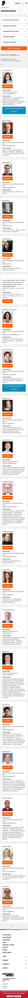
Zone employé (6, 940)
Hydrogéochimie (6, 917)
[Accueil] (3, 3)
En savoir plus (17, 996)
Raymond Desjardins (7, 531)
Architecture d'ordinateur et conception (11, 427)
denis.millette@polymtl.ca (8, 776)
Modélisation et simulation (8, 735)
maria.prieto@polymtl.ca (8, 911)
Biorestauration (19, 780)
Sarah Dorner (6, 570)
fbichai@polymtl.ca (6, 263)
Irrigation (11, 785)
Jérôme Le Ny (5, 651)
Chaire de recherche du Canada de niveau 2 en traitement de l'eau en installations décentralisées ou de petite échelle (13, 282)
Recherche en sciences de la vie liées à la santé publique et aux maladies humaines (13, 519)
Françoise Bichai (6, 239)
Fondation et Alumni (8, 945)
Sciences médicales (18, 520)
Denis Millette (6, 751)
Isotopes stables (15, 915)
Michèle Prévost (6, 846)
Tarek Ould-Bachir (7, 798)
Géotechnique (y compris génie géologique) (12, 378)
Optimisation (21, 684)
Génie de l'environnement (12, 153)
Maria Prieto (5, 886)
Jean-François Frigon (8, 609)
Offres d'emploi (7, 952)
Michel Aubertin (6, 120)
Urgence (5, 950)
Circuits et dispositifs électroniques (10, 474)
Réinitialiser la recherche (14, 48)
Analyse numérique (17, 744)
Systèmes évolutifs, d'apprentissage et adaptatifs (13, 637)
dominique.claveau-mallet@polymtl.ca (11, 334)
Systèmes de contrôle (7, 680)
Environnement (5, 338)
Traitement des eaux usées (14, 295)
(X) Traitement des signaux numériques (10, 60)
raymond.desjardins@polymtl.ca (9, 556)
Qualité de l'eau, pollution (8, 269)
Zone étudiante (7, 937)
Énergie (12, 689)
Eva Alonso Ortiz (7, 70)
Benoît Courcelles (7, 349)
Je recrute (14, 111)
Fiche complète (7, 86)
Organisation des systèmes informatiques (11, 432)
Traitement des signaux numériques (10, 99)
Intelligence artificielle (15, 472)
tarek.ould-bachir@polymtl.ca (9, 822)
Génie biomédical (6, 97)
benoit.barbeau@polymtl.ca (8, 187)
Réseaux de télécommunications (9, 690)
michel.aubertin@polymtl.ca (9, 145)
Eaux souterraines (6, 784)
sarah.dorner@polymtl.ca (8, 594)
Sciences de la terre (20, 782)
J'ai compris (10, 996)
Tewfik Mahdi (5, 705)
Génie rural (4, 785)
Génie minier (12, 151)
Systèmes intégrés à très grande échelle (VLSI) (12, 834)
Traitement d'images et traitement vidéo (11, 515)
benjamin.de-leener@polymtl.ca (9, 506)
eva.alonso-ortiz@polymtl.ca (9, 93)
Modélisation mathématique (8, 102)
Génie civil (4, 150)
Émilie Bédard (6, 200)
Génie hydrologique (16, 599)
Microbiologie (15, 231)
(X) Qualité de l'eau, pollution (8, 59)
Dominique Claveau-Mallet (9, 309)
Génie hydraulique (6, 599)
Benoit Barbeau (6, 162)
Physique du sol (6, 789)
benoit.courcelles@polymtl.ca (9, 374)
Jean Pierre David (7, 440)
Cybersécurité (5, 689)
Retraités (5, 947)
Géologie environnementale (18, 784)
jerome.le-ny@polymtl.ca (8, 674)
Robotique (11, 682)
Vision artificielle (17, 514)
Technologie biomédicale (17, 97)
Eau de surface (9, 737)
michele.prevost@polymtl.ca (9, 871)
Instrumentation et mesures (8, 522)
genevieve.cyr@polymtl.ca (8, 423)
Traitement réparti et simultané (9, 684)
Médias (4, 942)
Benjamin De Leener (7, 481)
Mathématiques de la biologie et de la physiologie (13, 101)
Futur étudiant (7, 935)
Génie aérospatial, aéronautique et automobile (13, 679)
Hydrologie (16, 785)
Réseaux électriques (19, 689)
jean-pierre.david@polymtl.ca (9, 463)
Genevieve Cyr (6, 398)
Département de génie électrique (10, 91)
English (17, 3)
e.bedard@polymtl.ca (7, 225)
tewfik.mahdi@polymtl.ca (8, 729)
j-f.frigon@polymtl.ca (7, 633)
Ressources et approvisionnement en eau (11, 268)
